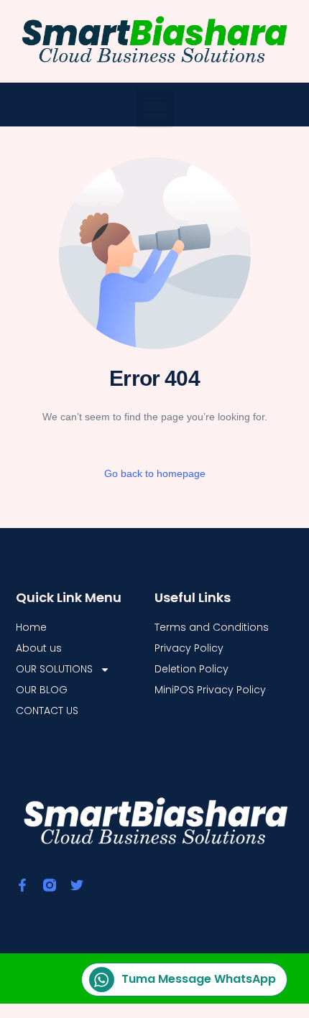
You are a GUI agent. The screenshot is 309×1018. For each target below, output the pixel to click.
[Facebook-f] (22, 885)
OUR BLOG (42, 689)
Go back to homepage (155, 473)
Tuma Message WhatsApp (198, 979)
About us (39, 648)
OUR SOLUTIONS (54, 669)
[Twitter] (76, 885)
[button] (155, 109)
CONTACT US (47, 710)
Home (31, 627)
